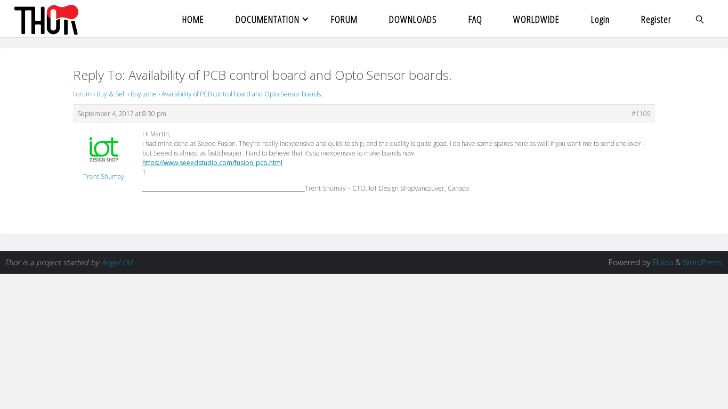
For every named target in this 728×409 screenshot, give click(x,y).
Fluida (662, 262)
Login (600, 19)
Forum (82, 94)
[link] (700, 18)
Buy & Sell (111, 94)
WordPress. (703, 262)
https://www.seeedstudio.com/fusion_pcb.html (212, 162)
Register (656, 19)
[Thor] (46, 18)
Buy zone (144, 94)
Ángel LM (116, 262)
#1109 (641, 113)
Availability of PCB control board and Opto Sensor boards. (241, 94)
